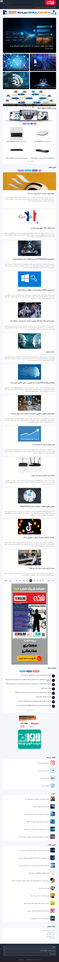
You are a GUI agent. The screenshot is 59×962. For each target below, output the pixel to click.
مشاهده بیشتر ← (29, 161)
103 (24, 580)
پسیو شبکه (52, 938)
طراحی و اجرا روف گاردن (49, 930)
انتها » (5, 580)
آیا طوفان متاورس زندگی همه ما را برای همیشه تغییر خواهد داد (36, 814)
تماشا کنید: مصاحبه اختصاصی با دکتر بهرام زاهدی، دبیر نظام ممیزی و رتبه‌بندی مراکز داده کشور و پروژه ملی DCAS (28, 684)
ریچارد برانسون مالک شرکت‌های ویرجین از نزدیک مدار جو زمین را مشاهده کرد (32, 321)
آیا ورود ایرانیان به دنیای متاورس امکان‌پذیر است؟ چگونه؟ (37, 822)
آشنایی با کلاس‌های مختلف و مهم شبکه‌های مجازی (44, 69)
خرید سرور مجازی (50, 936)
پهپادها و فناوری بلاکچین (46, 688)
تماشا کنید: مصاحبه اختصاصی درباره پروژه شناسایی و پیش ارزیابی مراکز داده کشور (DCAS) (33, 692)
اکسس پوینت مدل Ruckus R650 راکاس (42, 141)
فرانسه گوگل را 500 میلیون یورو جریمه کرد (43, 228)
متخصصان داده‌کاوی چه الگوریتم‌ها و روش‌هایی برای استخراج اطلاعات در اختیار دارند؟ (34, 701)
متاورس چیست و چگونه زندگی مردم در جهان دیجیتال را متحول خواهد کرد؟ (34, 837)
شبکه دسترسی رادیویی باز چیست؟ (20, 87)
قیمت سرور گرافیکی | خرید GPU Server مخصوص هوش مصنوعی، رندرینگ (34, 858)
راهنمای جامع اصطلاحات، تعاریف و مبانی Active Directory (37, 506)
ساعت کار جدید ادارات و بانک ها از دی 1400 (42, 568)
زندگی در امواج (50, 352)
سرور (21, 959)
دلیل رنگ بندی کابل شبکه (44, 888)
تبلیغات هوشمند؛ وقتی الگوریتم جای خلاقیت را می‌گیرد (38, 911)
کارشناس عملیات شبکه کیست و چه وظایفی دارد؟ (39, 918)
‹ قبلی (48, 580)
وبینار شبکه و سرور (45, 786)
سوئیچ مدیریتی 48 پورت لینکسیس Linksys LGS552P (17, 158)
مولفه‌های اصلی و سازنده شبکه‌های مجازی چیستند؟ (17, 69)
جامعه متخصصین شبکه (44, 778)
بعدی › (10, 580)
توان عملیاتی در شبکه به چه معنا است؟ (43, 445)
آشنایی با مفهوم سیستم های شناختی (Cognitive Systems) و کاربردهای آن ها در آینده (33, 705)
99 (37, 580)
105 (17, 580)
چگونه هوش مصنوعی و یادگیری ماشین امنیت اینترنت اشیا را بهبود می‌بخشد (33, 414)
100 (34, 580)
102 (27, 580)
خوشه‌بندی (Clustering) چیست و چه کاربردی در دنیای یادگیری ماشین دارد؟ (33, 383)
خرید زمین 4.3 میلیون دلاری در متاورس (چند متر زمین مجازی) (36, 829)
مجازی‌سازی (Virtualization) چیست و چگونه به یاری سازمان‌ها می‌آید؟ (34, 259)
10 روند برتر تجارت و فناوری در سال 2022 (41, 806)
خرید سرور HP (51, 932)
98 (40, 580)
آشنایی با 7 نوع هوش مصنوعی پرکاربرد (43, 696)
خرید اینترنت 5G (50, 934)
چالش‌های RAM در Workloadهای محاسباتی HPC (39, 873)
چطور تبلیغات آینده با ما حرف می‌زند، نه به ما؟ (41, 194)
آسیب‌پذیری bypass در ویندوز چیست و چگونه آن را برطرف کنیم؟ (36, 290)
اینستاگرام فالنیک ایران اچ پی (43, 763)
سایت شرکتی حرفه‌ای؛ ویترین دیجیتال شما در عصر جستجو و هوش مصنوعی (34, 865)
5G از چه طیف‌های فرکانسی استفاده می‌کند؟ (46, 87)
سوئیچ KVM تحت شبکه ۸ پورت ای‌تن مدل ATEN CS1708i (42, 158)
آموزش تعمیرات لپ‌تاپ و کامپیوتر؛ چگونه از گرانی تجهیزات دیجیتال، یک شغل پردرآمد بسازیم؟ (30, 880)
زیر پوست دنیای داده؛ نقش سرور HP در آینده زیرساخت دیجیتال (36, 903)
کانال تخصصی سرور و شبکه (43, 770)
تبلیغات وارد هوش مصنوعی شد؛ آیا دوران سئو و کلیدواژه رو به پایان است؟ (31, 47)
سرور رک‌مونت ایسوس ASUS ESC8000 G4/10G (16, 141)
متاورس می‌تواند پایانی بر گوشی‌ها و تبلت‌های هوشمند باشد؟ (37, 799)
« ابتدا (53, 580)
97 (43, 580)
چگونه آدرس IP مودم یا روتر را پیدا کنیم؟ (43, 475)
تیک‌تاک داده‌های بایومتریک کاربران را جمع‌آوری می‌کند (39, 537)
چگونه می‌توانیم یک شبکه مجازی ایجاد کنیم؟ (46, 104)
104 (20, 580)
